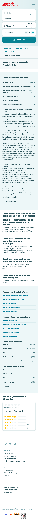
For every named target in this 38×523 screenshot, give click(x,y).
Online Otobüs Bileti (11, 487)
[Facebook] (10, 443)
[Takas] (31, 15)
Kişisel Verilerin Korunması (14, 461)
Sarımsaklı (18, 52)
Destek (7, 475)
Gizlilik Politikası (10, 459)
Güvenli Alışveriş (10, 473)
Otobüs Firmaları (10, 490)
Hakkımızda (8, 454)
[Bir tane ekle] (32, 32)
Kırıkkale (6, 52)
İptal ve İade (9, 470)
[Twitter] (15, 443)
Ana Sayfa (6, 49)
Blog (5, 478)
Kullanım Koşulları (11, 456)
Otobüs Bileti (20, 49)
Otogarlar (8, 492)
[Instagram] (6, 443)
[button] (34, 4)
